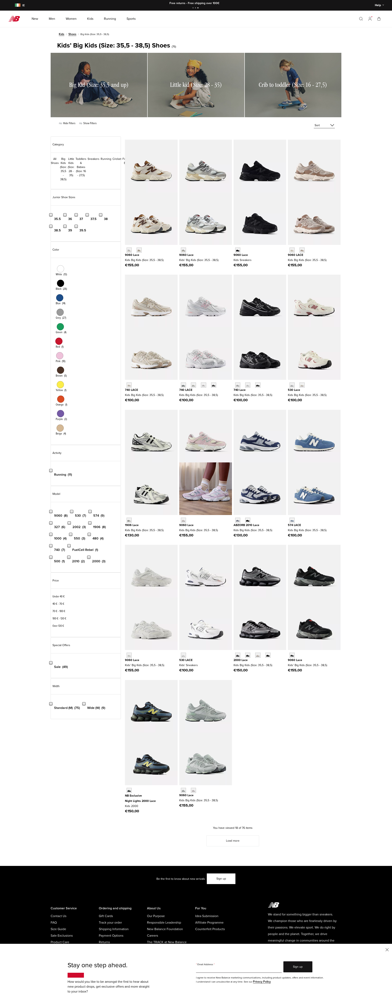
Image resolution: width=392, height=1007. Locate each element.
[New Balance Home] (15, 19)
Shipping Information (114, 929)
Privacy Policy (262, 981)
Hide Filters (68, 123)
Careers (152, 936)
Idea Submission (206, 916)
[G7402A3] (193, 385)
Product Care (60, 942)
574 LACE (294, 525)
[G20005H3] (247, 655)
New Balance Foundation (165, 929)
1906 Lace (132, 525)
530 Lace (294, 390)
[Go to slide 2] (196, 8)
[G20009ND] (257, 655)
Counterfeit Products (210, 929)
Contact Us (58, 916)
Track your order (110, 923)
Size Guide (58, 929)
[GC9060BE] (183, 520)
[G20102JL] (237, 520)
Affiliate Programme (209, 923)
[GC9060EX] (302, 250)
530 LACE (186, 660)
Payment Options (111, 936)
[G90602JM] (129, 250)
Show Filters (90, 123)
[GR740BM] (257, 385)
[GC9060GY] (183, 250)
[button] (370, 18)
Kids (61, 34)
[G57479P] (292, 520)
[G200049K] (129, 790)
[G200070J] (268, 655)
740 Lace (240, 390)
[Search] (361, 18)
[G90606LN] (183, 790)
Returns (104, 942)
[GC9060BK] (292, 655)
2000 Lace (241, 660)
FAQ (54, 923)
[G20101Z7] (247, 520)
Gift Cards (106, 916)
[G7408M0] (203, 385)
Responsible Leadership (164, 923)
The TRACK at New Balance (167, 942)
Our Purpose (156, 916)
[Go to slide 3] (198, 8)
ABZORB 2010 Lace (246, 525)
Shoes (72, 34)
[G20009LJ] (237, 655)
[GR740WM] (247, 385)
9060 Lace (132, 255)
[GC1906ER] (129, 520)
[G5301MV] (302, 385)
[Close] (387, 949)
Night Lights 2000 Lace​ (140, 801)
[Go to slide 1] (193, 8)
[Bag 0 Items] (379, 18)
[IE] (17, 5)
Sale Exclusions (62, 936)
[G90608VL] (193, 790)
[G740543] (129, 385)
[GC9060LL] (129, 655)
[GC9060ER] (292, 250)
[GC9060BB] (237, 250)
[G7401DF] (183, 385)
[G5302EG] (292, 385)
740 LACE (131, 390)
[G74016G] (213, 385)
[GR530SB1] (183, 655)
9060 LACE (295, 255)
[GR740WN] (237, 385)
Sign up (221, 878)
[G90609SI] (139, 250)
